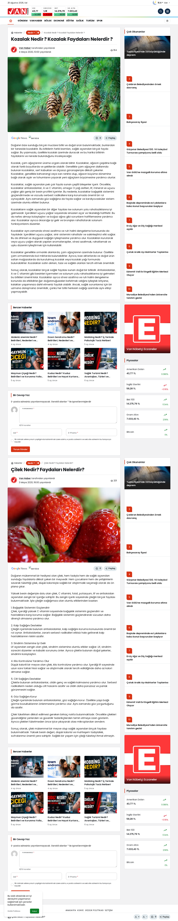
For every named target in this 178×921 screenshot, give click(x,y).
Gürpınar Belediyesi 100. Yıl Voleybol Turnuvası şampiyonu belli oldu (147, 151)
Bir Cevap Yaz (21, 395)
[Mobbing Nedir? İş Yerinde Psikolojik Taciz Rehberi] (100, 329)
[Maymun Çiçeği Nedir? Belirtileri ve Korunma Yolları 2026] (27, 365)
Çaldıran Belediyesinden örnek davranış (144, 516)
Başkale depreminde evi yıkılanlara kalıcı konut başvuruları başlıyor (146, 204)
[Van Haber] (18, 11)
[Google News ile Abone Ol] (19, 138)
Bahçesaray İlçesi (137, 122)
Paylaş (166, 917)
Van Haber (25, 48)
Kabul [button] (34, 911)
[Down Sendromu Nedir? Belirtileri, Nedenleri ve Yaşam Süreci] (64, 329)
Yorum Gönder (20, 449)
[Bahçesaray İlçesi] (147, 109)
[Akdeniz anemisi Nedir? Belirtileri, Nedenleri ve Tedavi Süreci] (27, 329)
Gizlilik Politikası (14, 911)
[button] (167, 11)
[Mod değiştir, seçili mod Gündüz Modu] (167, 21)
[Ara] (160, 11)
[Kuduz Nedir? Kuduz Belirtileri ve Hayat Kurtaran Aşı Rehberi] (64, 365)
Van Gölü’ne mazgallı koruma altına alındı (147, 174)
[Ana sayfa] (10, 20)
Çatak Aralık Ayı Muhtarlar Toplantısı (147, 252)
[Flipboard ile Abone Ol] (34, 138)
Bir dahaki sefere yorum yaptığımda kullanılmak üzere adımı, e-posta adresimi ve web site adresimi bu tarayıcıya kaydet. (63, 440)
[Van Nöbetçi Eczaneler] (147, 329)
